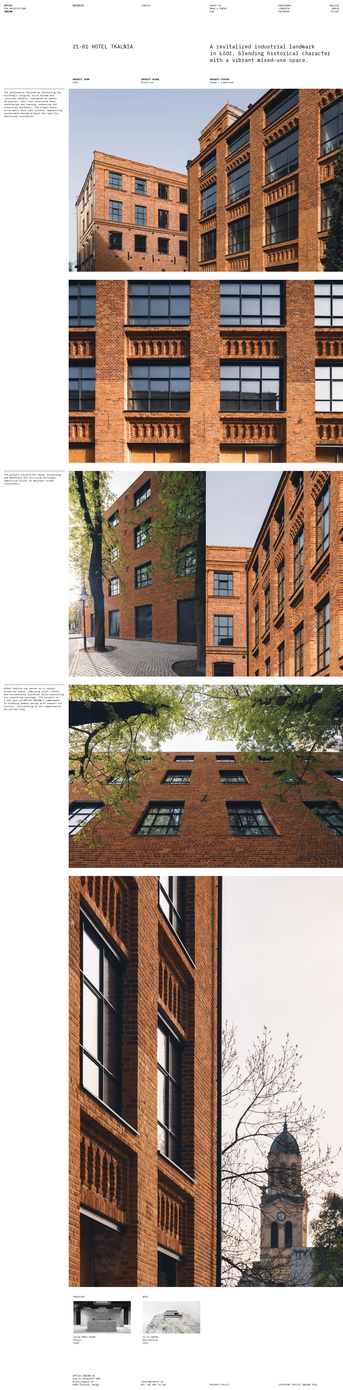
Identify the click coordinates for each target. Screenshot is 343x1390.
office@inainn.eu (152, 1381)
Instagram (284, 5)
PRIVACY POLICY (219, 1384)
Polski (335, 11)
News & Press (218, 8)
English (334, 5)
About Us (215, 5)
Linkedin (283, 8)
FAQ (212, 11)
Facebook (283, 11)
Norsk (335, 8)
